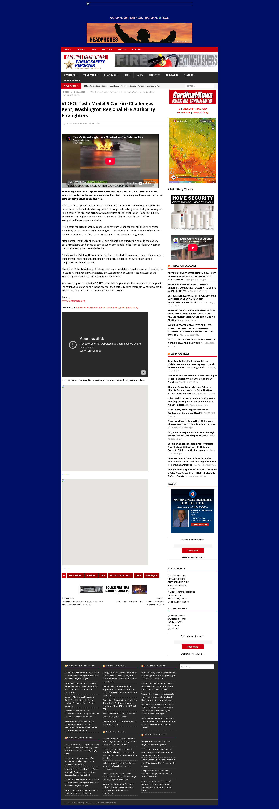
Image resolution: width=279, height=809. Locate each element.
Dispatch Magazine (177, 575)
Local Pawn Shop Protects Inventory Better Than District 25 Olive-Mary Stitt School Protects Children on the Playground (190, 447)
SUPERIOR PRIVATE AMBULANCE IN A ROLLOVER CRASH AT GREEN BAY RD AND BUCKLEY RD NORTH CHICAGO (192, 276)
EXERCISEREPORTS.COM (155, 734)
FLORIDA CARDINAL (115, 731)
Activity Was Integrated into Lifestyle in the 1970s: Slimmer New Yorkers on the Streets (158, 762)
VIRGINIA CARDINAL (115, 665)
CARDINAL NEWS (180, 353)
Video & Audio (71, 80)
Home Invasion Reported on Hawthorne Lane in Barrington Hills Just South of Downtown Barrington (82, 713)
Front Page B (89, 75)
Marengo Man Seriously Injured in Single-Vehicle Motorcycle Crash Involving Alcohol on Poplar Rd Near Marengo (192, 461)
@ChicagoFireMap (176, 615)
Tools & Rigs (172, 75)
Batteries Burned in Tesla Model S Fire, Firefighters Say (107, 307)
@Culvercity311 (175, 622)
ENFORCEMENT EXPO (178, 582)
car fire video (75, 575)
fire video (91, 575)
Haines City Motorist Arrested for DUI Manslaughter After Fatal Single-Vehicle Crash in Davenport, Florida (120, 741)
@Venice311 (173, 628)
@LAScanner (174, 625)
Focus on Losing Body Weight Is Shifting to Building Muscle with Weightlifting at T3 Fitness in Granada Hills (158, 675)
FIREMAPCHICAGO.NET (183, 265)
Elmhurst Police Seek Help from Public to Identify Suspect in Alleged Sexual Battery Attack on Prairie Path (190, 390)
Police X (106, 49)
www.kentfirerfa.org (73, 300)
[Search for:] (199, 85)
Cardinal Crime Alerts (79, 737)
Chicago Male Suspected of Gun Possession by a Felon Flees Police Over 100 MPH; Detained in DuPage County (192, 472)
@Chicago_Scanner (177, 618)
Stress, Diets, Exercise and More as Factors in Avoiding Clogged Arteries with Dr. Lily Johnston (157, 752)
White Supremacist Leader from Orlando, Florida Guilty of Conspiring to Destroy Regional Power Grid (120, 776)
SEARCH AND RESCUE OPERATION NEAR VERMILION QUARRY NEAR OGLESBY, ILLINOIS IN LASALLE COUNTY (192, 287)
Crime (93, 49)
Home (66, 49)
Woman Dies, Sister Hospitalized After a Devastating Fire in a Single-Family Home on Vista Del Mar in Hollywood (158, 697)
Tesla (138, 575)
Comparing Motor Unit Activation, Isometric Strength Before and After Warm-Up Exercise (157, 773)
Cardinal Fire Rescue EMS (81, 665)
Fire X (121, 49)
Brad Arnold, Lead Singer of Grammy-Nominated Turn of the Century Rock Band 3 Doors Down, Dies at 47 (157, 686)
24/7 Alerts (69, 75)
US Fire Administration (178, 601)
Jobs (126, 75)
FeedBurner (198, 557)
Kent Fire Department (120, 575)
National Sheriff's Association (181, 591)
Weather (136, 49)
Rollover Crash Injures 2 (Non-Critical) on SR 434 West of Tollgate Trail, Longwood (119, 766)
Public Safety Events (177, 598)
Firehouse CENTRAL (177, 585)
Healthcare (110, 75)
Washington (151, 575)
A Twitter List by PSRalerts (180, 189)
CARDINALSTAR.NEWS (155, 665)
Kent (103, 575)
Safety (139, 75)
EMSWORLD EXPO (177, 579)
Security (153, 75)
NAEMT (171, 588)
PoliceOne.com (175, 595)
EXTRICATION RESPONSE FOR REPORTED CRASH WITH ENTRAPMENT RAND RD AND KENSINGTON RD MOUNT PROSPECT (192, 299)
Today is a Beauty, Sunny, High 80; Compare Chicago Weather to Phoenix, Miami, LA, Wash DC (192, 424)
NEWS (80, 49)
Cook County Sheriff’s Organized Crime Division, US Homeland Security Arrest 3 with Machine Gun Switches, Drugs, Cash (191, 364)
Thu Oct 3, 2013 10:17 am (76, 123)
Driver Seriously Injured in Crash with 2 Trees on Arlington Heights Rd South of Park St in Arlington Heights (191, 401)
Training (188, 75)
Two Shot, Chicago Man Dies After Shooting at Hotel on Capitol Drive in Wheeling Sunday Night (192, 379)
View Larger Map (65, 474)
